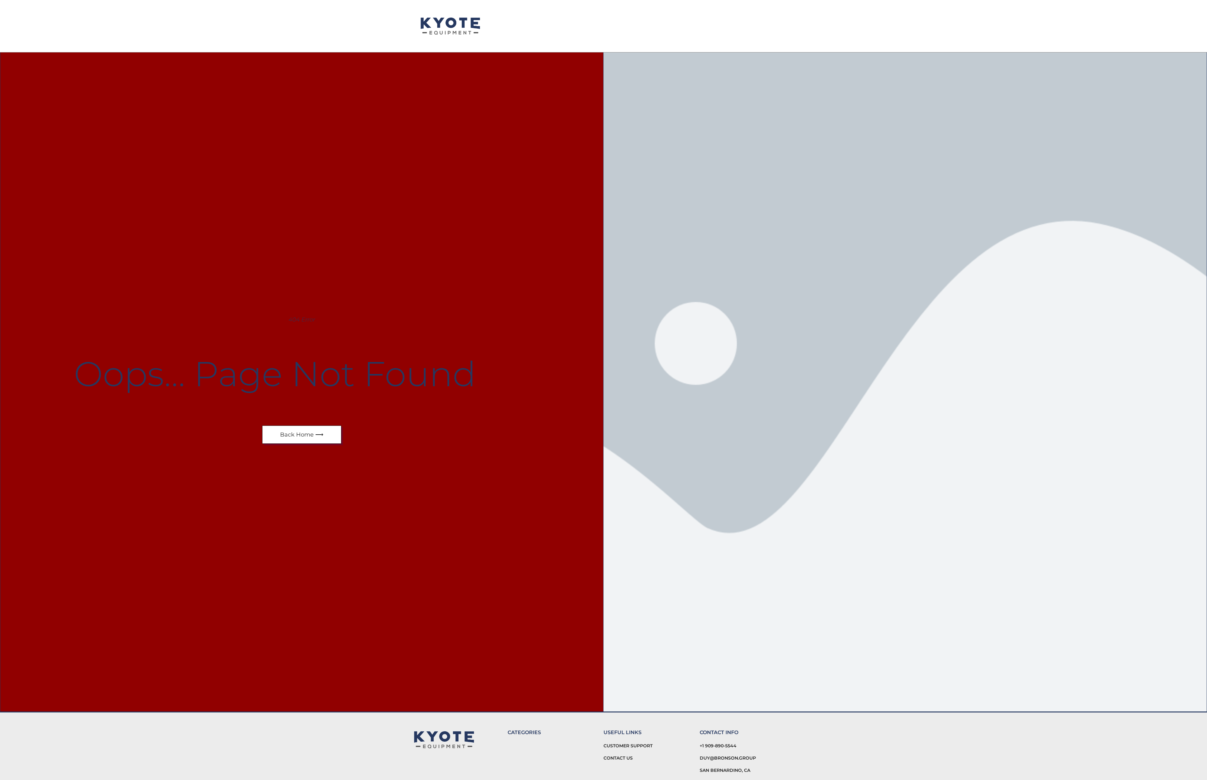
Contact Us (618, 758)
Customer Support (628, 746)
